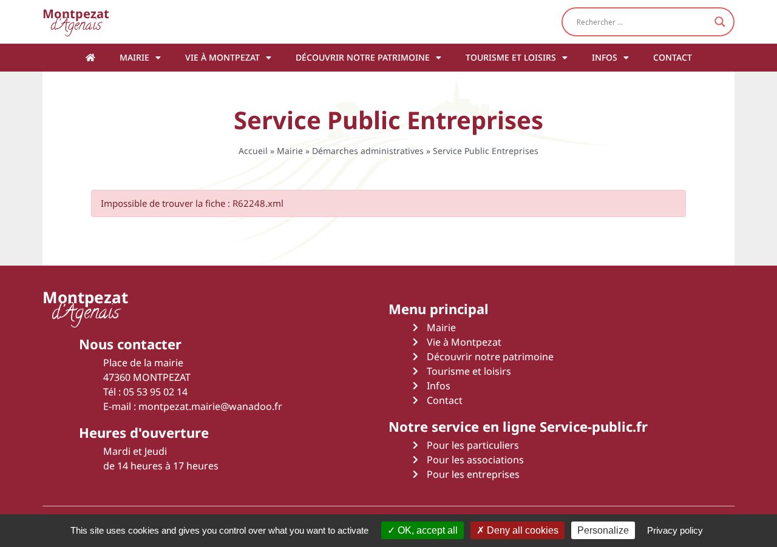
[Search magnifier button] (719, 21)
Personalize (603, 530)
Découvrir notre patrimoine (363, 57)
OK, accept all (426, 530)
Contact (672, 57)
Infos (604, 57)
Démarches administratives (368, 150)
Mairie (134, 57)
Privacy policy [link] (675, 530)
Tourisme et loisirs (511, 57)
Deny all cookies (521, 530)
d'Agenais (75, 21)
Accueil (253, 150)
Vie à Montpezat (222, 57)
